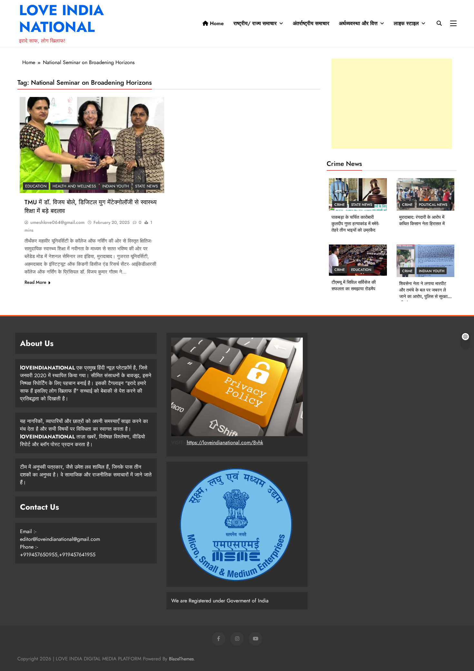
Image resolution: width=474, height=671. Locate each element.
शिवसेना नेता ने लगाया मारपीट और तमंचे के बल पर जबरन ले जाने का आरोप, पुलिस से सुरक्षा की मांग (423, 293)
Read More (35, 282)
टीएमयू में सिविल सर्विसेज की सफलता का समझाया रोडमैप (353, 285)
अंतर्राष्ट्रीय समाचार (311, 23)
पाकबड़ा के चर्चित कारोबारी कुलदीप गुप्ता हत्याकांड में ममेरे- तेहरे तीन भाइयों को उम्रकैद (355, 223)
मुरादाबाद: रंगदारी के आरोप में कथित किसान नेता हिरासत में (422, 220)
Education (35, 186)
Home (216, 23)
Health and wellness (74, 186)
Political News (433, 204)
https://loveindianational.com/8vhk (225, 442)
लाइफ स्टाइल (406, 23)
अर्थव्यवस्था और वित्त (358, 23)
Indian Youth (115, 186)
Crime (339, 204)
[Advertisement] (391, 104)
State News (146, 186)
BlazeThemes (181, 659)
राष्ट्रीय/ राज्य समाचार (255, 23)
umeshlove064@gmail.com (57, 222)
